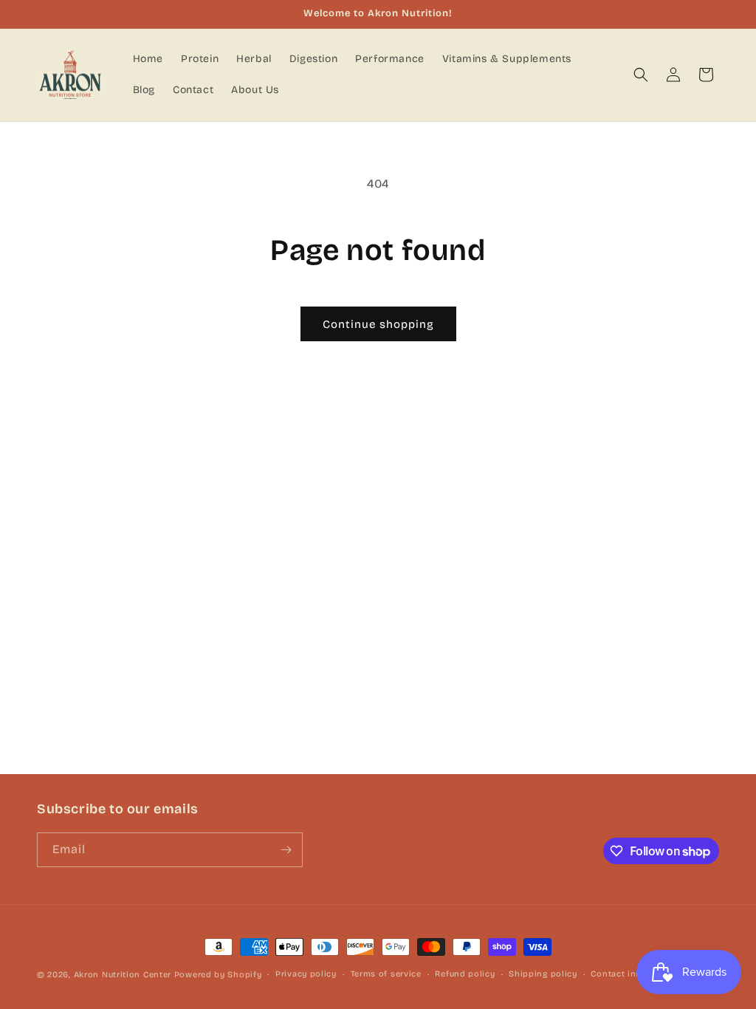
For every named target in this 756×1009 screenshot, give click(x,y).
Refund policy (465, 974)
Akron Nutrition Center (122, 974)
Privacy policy (306, 974)
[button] (641, 74)
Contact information (634, 974)
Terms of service (386, 974)
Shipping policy (543, 974)
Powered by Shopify (218, 974)
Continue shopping (378, 324)
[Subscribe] (285, 849)
